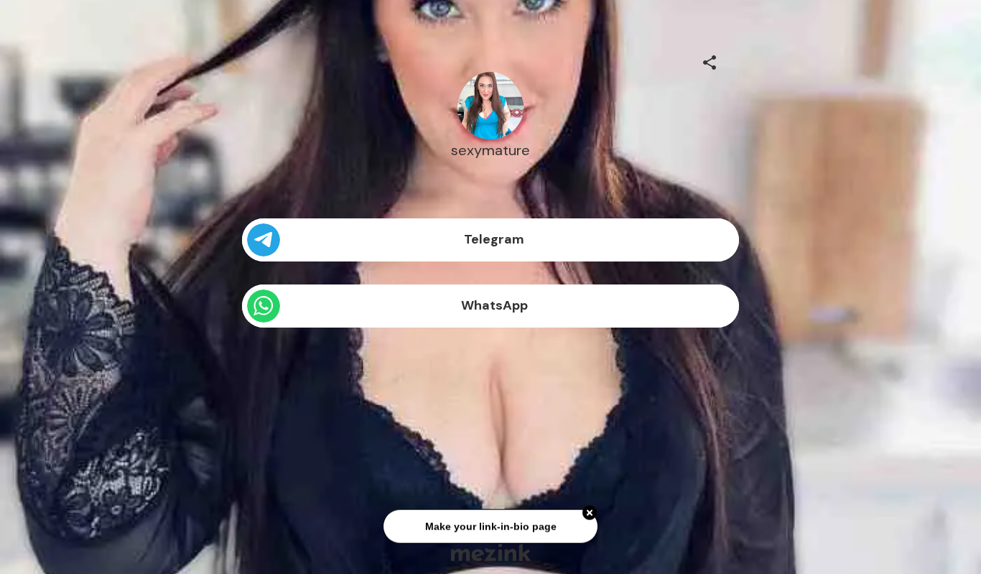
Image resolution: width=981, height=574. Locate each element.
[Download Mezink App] (491, 552)
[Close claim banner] (589, 513)
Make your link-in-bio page (490, 527)
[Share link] (709, 60)
